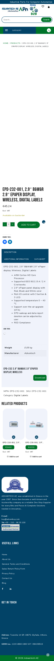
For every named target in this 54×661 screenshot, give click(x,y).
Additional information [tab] (16, 259)
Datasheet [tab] (39, 259)
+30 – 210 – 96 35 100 (15, 522)
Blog (4, 583)
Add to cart (28, 224)
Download (40, 377)
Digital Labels (21, 395)
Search (46, 19)
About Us (6, 559)
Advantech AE (31, 658)
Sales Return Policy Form (13, 569)
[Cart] (48, 654)
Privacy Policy (8, 573)
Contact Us (7, 578)
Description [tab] (10, 252)
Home (4, 554)
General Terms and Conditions (16, 564)
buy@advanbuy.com (11, 519)
